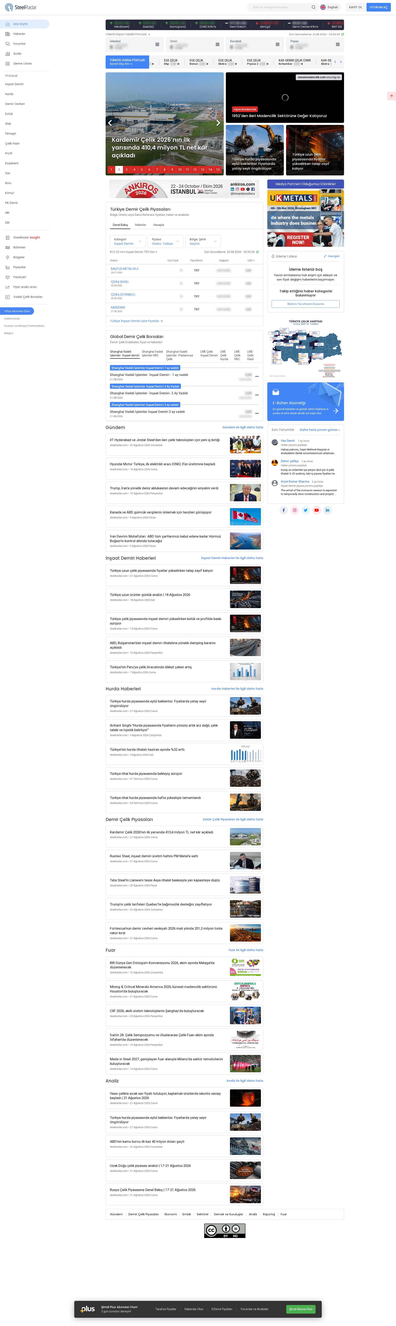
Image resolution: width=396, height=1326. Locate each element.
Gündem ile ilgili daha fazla (242, 427)
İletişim (8, 333)
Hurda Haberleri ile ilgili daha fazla (237, 689)
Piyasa (156, 239)
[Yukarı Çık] (391, 96)
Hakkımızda (12, 319)
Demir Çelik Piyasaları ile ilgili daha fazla (233, 819)
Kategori (120, 239)
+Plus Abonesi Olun (17, 311)
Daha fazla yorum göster (319, 430)
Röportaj (269, 1214)
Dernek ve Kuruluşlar (228, 1214)
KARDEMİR (118, 307)
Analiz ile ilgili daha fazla (244, 1081)
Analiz (253, 1214)
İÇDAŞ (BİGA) (119, 281)
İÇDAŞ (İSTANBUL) (123, 294)
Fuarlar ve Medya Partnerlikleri (24, 326)
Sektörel (202, 1214)
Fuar (284, 1214)
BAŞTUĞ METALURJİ (124, 268)
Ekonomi (171, 1214)
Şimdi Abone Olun (300, 1309)
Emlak (187, 1214)
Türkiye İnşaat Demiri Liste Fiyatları (134, 321)
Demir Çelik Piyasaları (143, 1214)
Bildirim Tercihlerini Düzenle (306, 304)
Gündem (116, 1214)
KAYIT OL (355, 7)
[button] (219, 123)
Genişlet (333, 256)
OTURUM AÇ (379, 7)
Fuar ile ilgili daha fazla (246, 950)
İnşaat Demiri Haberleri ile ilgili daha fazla (232, 558)
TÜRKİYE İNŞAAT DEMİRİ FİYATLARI (126, 34)
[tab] (120, 225)
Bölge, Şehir (198, 239)
